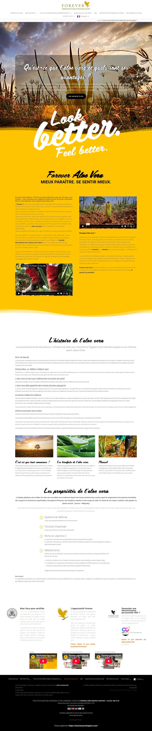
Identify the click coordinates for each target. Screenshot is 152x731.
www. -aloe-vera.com (36, 692)
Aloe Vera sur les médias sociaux (44, 695)
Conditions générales (89, 685)
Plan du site (112, 690)
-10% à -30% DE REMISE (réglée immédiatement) (54, 13)
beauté (105, 249)
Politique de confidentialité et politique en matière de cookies (112, 685)
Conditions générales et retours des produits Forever (76, 713)
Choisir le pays (68, 16)
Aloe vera (40, 84)
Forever (19, 204)
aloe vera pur (37, 226)
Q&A (95, 13)
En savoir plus (76, 96)
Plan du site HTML (121, 690)
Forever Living (24, 612)
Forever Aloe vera (16, 13)
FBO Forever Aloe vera (134, 13)
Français (84, 16)
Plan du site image (132, 690)
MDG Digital (56, 692)
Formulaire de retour (76, 715)
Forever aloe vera (85, 268)
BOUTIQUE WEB (30, 13)
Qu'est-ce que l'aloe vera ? (83, 13)
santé (96, 249)
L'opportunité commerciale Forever (111, 13)
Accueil (99, 20)
